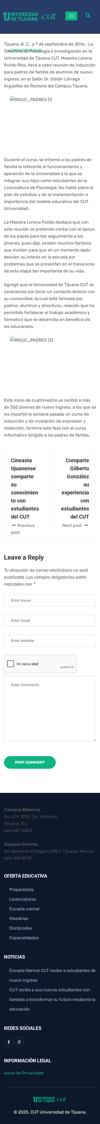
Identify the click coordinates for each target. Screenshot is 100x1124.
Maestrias (18, 918)
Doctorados (20, 928)
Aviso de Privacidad (23, 1072)
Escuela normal (24, 908)
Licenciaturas (22, 899)
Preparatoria (21, 889)
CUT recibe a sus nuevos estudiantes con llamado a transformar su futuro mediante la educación (52, 999)
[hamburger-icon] (71, 16)
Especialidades (24, 937)
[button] (88, 15)
